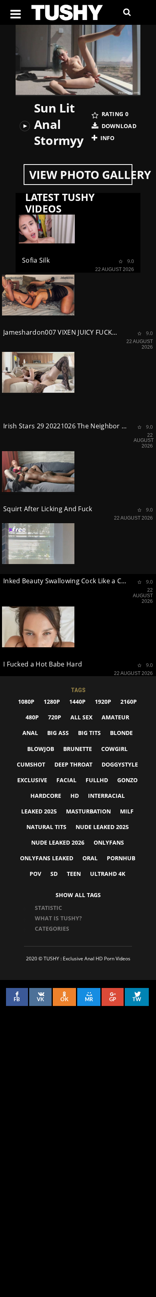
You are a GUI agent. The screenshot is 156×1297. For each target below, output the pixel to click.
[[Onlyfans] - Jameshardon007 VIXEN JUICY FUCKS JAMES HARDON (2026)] (38, 295)
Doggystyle (120, 764)
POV (35, 873)
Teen (74, 873)
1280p (52, 701)
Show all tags (78, 895)
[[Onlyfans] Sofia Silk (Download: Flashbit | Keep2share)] (47, 227)
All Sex (81, 717)
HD (74, 795)
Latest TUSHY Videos (60, 203)
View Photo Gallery (80, 174)
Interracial (106, 795)
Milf (127, 811)
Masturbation (88, 811)
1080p (26, 701)
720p (54, 717)
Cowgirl (114, 749)
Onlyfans (109, 842)
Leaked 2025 (39, 811)
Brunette (77, 749)
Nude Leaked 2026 (57, 842)
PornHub (121, 858)
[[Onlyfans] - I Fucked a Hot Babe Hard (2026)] (38, 626)
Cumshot (31, 764)
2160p (128, 701)
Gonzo (127, 780)
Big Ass (58, 733)
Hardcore (45, 795)
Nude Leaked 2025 (102, 827)
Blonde (121, 733)
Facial (66, 780)
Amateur (115, 717)
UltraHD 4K (107, 873)
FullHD (97, 780)
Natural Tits (46, 827)
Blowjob (40, 749)
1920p (103, 701)
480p (32, 717)
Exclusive (32, 780)
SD (54, 873)
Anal (30, 733)
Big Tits (89, 733)
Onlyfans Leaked (46, 858)
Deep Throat (73, 764)
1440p (77, 701)
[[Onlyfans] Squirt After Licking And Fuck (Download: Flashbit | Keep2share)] (38, 471)
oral (90, 858)
